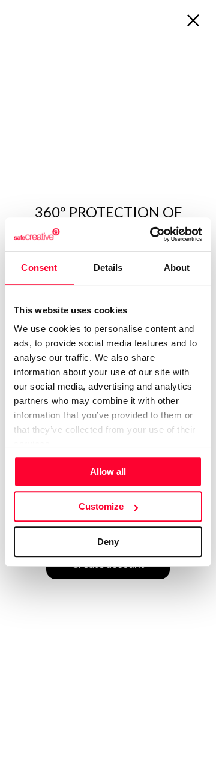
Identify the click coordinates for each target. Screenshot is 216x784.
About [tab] (177, 267)
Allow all (108, 471)
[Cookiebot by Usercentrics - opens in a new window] (152, 234)
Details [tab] (108, 267)
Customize (101, 506)
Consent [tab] (39, 267)
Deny (108, 542)
